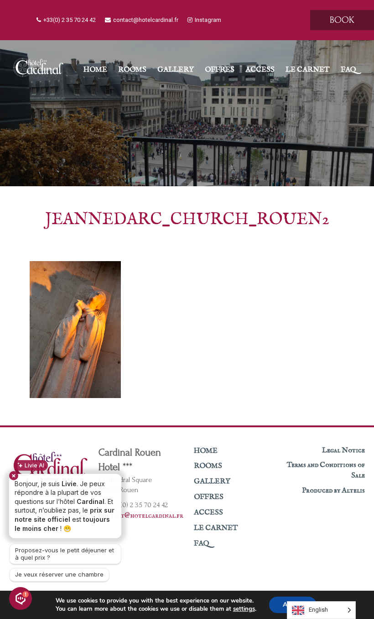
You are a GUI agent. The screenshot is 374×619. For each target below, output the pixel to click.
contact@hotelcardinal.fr (145, 19)
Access (260, 69)
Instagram (208, 19)
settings (244, 609)
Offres (219, 69)
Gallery (175, 69)
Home (95, 69)
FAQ (348, 69)
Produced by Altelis (333, 490)
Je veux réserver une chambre (59, 574)
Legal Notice (343, 450)
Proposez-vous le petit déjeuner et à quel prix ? (64, 553)
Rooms (132, 69)
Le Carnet (308, 69)
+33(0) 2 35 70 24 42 (69, 19)
